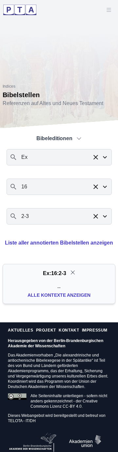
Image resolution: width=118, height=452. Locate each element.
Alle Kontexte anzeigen (59, 295)
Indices (9, 86)
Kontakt (69, 330)
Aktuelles (20, 330)
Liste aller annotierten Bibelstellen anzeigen (59, 243)
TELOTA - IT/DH (22, 421)
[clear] (72, 272)
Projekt (46, 330)
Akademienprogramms (28, 371)
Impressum (95, 330)
